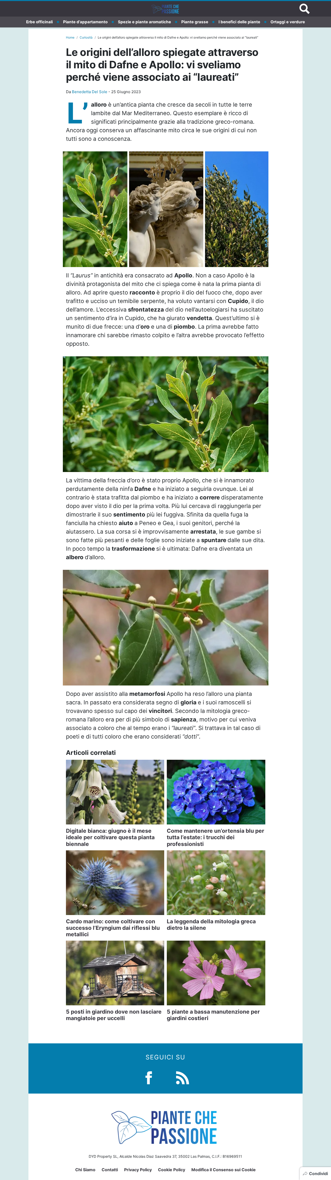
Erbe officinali (39, 21)
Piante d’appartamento (85, 21)
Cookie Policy (171, 1169)
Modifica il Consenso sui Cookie (223, 1169)
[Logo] (165, 9)
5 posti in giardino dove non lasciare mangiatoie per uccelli (114, 1014)
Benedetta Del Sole (89, 91)
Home (70, 37)
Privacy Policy (138, 1169)
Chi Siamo (85, 1169)
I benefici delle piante (239, 21)
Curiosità (86, 37)
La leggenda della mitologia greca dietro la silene (211, 924)
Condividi (318, 1173)
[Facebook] (148, 1077)
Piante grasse (194, 21)
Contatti (110, 1169)
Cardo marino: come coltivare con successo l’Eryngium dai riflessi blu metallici (113, 928)
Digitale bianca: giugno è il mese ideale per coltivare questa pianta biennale (110, 837)
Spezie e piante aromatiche (144, 21)
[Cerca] (304, 9)
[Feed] (182, 1077)
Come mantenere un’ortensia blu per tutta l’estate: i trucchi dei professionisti (215, 837)
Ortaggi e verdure (287, 21)
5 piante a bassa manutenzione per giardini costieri (213, 1014)
